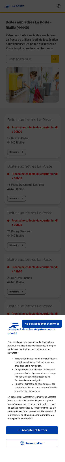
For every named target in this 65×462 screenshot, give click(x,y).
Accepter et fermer (34, 430)
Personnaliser (34, 443)
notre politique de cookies (20, 418)
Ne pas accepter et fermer (42, 323)
